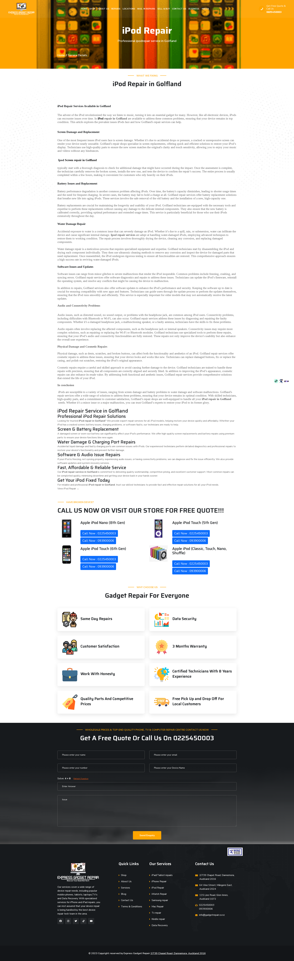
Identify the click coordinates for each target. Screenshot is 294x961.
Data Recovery (160, 925)
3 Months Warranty (189, 646)
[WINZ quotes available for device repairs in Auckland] (281, 381)
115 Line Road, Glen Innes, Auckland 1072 (213, 897)
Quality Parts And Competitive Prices (107, 701)
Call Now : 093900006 (98, 541)
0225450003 (274, 12)
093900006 (206, 909)
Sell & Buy (163, 8)
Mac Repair (158, 906)
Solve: (72, 778)
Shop (92, 8)
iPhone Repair (159, 881)
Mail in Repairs (146, 8)
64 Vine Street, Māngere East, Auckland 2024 (215, 887)
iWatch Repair (159, 894)
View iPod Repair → (68, 488)
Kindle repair (158, 919)
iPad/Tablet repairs (162, 875)
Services (125, 887)
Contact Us (179, 8)
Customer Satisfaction (100, 646)
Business (193, 8)
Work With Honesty (98, 674)
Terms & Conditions (131, 906)
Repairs (115, 8)
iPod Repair (158, 887)
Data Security (184, 619)
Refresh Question (81, 778)
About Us (103, 8)
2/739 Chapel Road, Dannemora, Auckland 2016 (216, 877)
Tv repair (156, 912)
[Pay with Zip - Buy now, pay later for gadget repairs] (286, 381)
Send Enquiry (147, 835)
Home (84, 8)
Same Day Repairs (96, 619)
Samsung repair (160, 900)
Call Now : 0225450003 (99, 533)
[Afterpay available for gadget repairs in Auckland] (276, 381)
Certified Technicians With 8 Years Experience (202, 673)
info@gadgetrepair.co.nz (212, 915)
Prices (205, 8)
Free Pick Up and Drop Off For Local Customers (198, 701)
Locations (129, 8)
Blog (123, 894)
